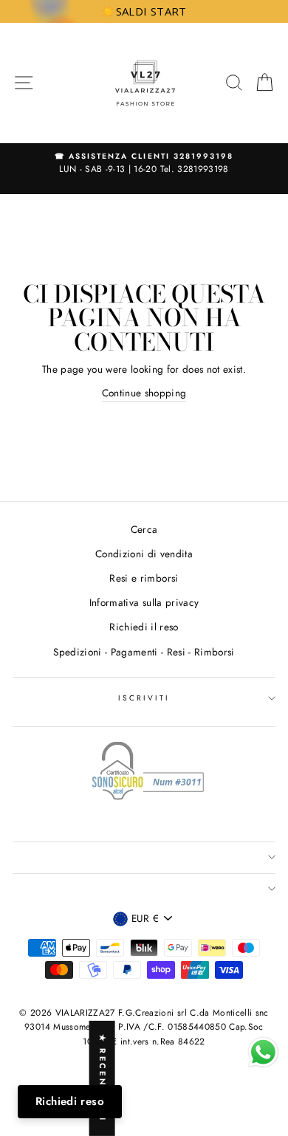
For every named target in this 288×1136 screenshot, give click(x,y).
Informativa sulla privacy (144, 602)
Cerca (144, 529)
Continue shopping (144, 392)
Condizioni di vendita (144, 553)
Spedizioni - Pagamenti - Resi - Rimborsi (144, 651)
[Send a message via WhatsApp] (263, 1052)
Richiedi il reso (143, 626)
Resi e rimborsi (143, 578)
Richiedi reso (69, 1101)
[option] (144, 164)
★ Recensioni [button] (103, 1078)
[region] (144, 11)
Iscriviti (144, 697)
